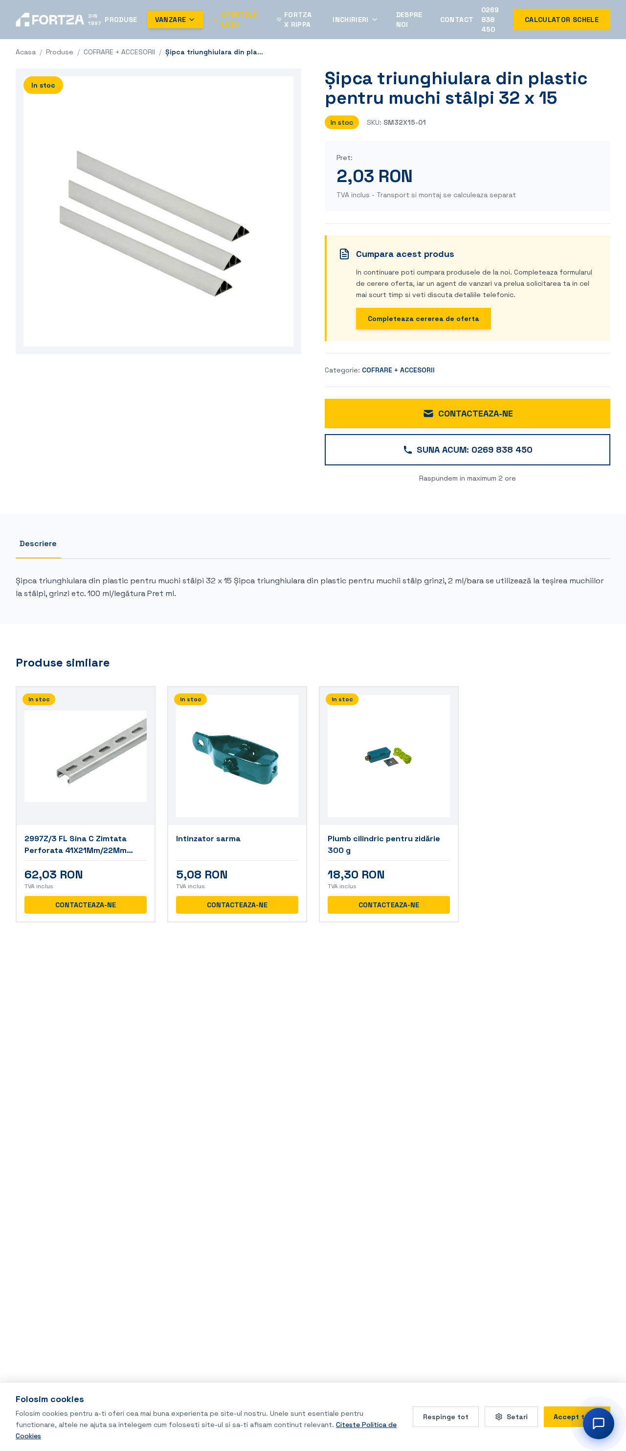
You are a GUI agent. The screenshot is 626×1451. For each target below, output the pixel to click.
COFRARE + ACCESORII (119, 51)
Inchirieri (351, 19)
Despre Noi (409, 19)
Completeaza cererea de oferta (423, 318)
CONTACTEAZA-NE (475, 413)
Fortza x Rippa (298, 19)
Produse (121, 19)
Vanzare (170, 19)
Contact (456, 19)
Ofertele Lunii (239, 19)
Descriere (38, 543)
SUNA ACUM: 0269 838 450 (475, 449)
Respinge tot (446, 1416)
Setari (517, 1416)
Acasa (26, 51)
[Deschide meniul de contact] (598, 1423)
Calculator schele (562, 19)
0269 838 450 (490, 19)
